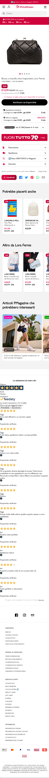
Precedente (5, 408)
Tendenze (8, 317)
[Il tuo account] (9, 7)
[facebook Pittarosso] (16, 615)
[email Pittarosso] (32, 615)
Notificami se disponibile (24, 102)
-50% (5, 86)
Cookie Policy (10, 737)
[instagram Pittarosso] (24, 615)
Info (23, 93)
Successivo (16, 408)
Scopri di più (42, 171)
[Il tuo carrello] (45, 7)
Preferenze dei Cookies (14, 740)
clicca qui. (41, 600)
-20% (6, 201)
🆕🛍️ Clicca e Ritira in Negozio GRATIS (24, 2)
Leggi (43, 137)
